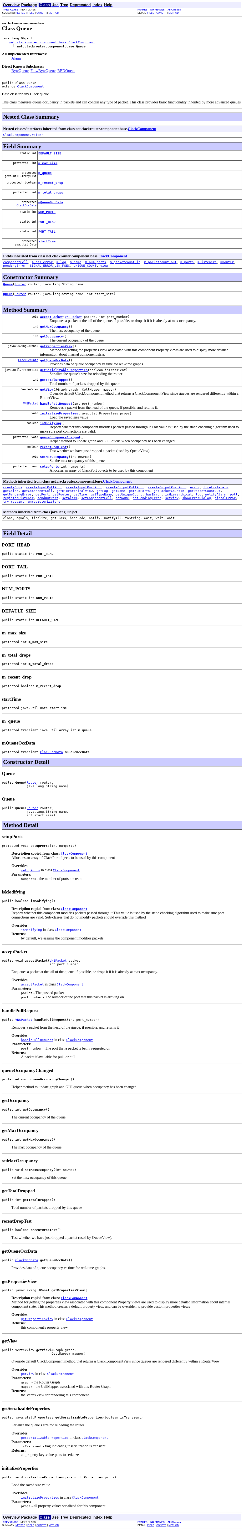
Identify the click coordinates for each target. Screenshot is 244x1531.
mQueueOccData (50, 202)
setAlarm (69, 498)
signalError (225, 498)
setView (171, 498)
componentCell (15, 262)
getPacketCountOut (204, 491)
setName (122, 498)
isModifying (50, 423)
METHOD (54, 12)
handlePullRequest (56, 403)
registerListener (18, 498)
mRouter (227, 262)
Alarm (16, 58)
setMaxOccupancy (54, 457)
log (198, 494)
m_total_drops (50, 192)
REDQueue (66, 71)
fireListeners (215, 487)
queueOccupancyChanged (60, 437)
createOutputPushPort (167, 487)
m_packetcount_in (125, 262)
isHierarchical (178, 494)
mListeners (207, 262)
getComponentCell (37, 491)
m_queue (45, 173)
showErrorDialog (196, 498)
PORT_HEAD (47, 222)
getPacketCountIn (169, 491)
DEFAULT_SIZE (49, 153)
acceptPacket (51, 317)
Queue (8, 284)
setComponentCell (96, 498)
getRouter (61, 494)
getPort (42, 494)
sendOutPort (47, 498)
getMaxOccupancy (54, 326)
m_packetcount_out (160, 262)
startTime (47, 241)
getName (118, 491)
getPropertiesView (56, 346)
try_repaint (13, 501)
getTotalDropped (54, 380)
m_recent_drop (50, 182)
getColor (10, 491)
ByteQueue (20, 71)
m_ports (187, 262)
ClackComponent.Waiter (23, 135)
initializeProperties (59, 413)
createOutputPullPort (125, 487)
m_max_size (47, 163)
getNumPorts (139, 491)
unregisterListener (45, 501)
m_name (75, 262)
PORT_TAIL (47, 231)
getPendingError (17, 494)
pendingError (14, 265)
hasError (153, 494)
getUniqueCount (129, 494)
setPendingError (147, 498)
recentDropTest (53, 447)
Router (20, 284)
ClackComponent (30, 86)
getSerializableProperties (64, 370)
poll (234, 494)
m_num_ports (95, 262)
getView (46, 389)
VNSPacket (73, 317)
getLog (102, 491)
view (104, 265)
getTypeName (101, 494)
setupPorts (49, 466)
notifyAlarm (215, 494)
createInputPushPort (84, 487)
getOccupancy (51, 336)
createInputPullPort (44, 487)
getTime (80, 494)
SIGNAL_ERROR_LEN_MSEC (50, 265)
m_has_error (42, 262)
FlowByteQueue (43, 71)
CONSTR (41, 12)
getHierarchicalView (74, 491)
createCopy (12, 487)
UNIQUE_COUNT (85, 265)
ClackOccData (26, 205)
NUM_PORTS (47, 212)
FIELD (30, 12)
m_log (61, 262)
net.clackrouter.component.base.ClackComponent (52, 42)
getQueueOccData (54, 360)
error (194, 487)
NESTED (20, 12)
